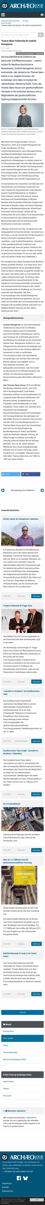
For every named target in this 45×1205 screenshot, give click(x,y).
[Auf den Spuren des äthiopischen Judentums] (22, 534)
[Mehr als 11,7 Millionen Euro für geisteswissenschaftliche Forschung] (19, 885)
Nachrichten (8, 1031)
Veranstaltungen (10, 1052)
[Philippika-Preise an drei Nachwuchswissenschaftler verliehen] (42, 490)
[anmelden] (42, 15)
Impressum (7, 1183)
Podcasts (7, 1095)
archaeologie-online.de (10, 21)
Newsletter (31, 1117)
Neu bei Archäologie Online (14, 1059)
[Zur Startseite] (22, 5)
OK (37, 1200)
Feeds (5, 1045)
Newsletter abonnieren (16, 1110)
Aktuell (26, 21)
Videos (6, 1088)
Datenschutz (7, 1191)
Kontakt (5, 1187)
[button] (10, 474)
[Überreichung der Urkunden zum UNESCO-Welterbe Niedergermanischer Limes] (2, 490)
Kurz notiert (6, 23)
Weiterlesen (36, 596)
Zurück (23, 1012)
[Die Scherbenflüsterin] (22, 819)
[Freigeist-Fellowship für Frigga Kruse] (22, 620)
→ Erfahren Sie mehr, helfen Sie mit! (17, 1171)
